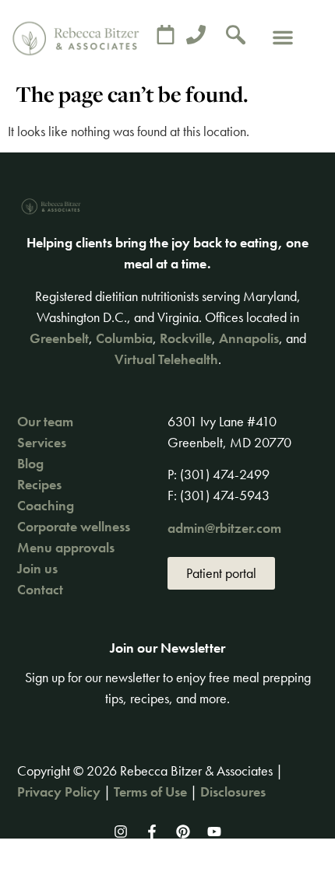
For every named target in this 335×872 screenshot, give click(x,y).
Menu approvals (66, 547)
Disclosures (233, 791)
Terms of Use (150, 791)
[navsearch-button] (236, 37)
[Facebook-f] (152, 832)
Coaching (45, 505)
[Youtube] (214, 832)
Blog (30, 463)
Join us (37, 568)
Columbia (124, 338)
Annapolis (249, 338)
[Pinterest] (183, 832)
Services (41, 442)
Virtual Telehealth (166, 359)
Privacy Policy (58, 791)
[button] (282, 37)
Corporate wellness (73, 526)
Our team (45, 421)
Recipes (39, 484)
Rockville (186, 338)
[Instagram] (121, 832)
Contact (40, 589)
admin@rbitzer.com (224, 528)
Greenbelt (59, 338)
